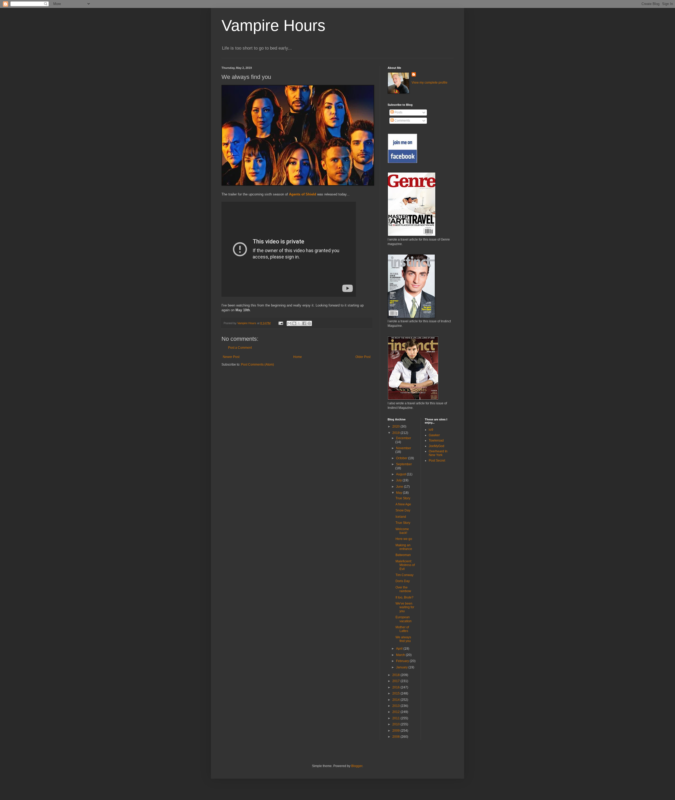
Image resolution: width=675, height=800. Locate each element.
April (399, 648)
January (402, 667)
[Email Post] (280, 323)
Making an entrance (404, 547)
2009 (396, 730)
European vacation (404, 619)
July (399, 480)
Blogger (356, 766)
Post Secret (437, 460)
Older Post (362, 357)
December (403, 438)
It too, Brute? (404, 597)
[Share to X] (299, 323)
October (402, 458)
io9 (431, 430)
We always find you (403, 639)
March (401, 655)
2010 (396, 724)
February (403, 661)
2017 (396, 681)
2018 (396, 675)
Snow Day (403, 510)
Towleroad (436, 440)
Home (297, 357)
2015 (396, 693)
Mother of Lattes (402, 629)
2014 (396, 700)
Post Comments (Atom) (257, 364)
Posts (398, 112)
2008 (396, 737)
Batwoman (403, 555)
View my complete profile (429, 82)
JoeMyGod (436, 446)
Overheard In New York (438, 453)
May (399, 493)
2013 (396, 706)
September (404, 464)
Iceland (401, 517)
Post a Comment (240, 347)
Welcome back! (402, 531)
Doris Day (403, 581)
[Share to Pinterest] (309, 323)
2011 (396, 718)
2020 (396, 426)
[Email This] (289, 323)
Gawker (434, 435)
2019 (396, 433)
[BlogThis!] (294, 323)
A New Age (403, 504)
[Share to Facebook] (304, 323)
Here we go (404, 539)
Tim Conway (404, 575)
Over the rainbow (403, 589)
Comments (402, 120)
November (403, 448)
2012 (396, 712)
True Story (403, 498)
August (401, 474)
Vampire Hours (273, 25)
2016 (396, 687)
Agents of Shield (302, 194)
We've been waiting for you (405, 607)
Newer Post (231, 357)
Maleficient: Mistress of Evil (405, 565)
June (400, 486)
